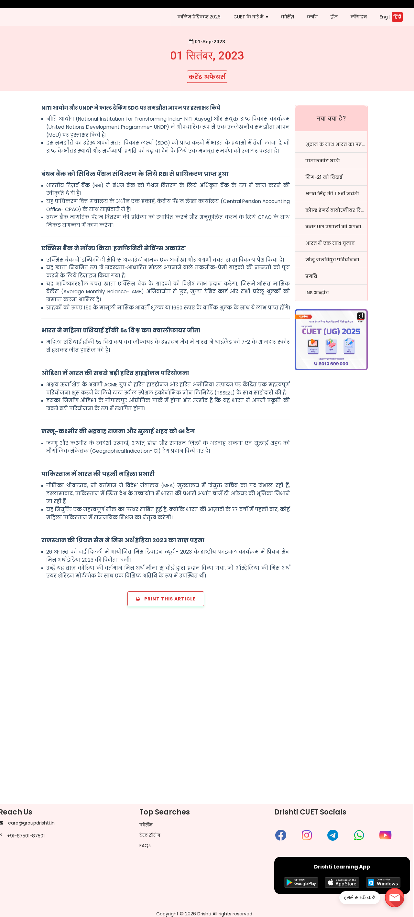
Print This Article (168, 599)
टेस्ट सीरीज (149, 835)
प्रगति (311, 276)
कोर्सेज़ (287, 17)
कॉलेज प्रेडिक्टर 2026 (199, 17)
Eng (384, 17)
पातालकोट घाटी (322, 160)
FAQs (145, 845)
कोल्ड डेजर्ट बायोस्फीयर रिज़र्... (336, 210)
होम (334, 17)
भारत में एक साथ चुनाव (330, 243)
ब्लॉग (312, 17)
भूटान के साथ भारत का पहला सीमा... (336, 144)
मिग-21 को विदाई (324, 177)
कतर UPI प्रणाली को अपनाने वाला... (336, 226)
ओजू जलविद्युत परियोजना (332, 259)
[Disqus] (207, 708)
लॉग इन (359, 17)
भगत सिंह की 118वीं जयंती (332, 193)
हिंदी (397, 17)
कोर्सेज (145, 825)
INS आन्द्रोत (317, 292)
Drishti (204, 914)
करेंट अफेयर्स (207, 77)
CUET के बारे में (248, 17)
